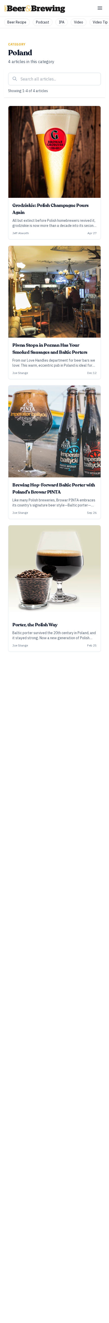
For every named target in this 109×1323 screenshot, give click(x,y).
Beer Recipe (16, 22)
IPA (61, 22)
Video (78, 22)
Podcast (42, 22)
